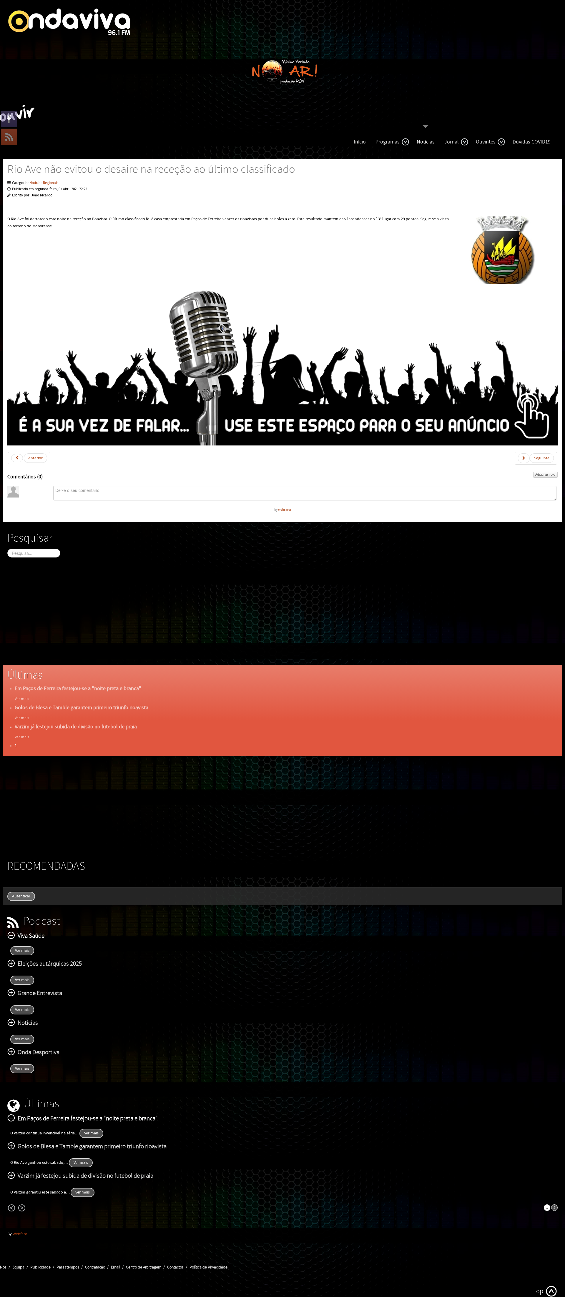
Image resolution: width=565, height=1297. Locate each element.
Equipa (18, 1267)
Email (115, 1267)
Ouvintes (486, 142)
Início (360, 142)
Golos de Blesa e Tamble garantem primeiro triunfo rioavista (81, 708)
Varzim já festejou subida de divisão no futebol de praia (76, 727)
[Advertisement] (183, 616)
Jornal (451, 142)
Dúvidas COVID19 (532, 142)
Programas (387, 142)
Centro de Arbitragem (143, 1267)
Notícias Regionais (43, 183)
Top (538, 1291)
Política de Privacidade (208, 1267)
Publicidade (40, 1267)
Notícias (426, 142)
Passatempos (67, 1267)
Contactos (175, 1267)
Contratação (95, 1267)
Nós (3, 1267)
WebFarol (284, 510)
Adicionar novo (545, 475)
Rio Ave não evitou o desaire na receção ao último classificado (151, 169)
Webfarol (21, 1234)
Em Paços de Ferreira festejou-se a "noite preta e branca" (78, 688)
